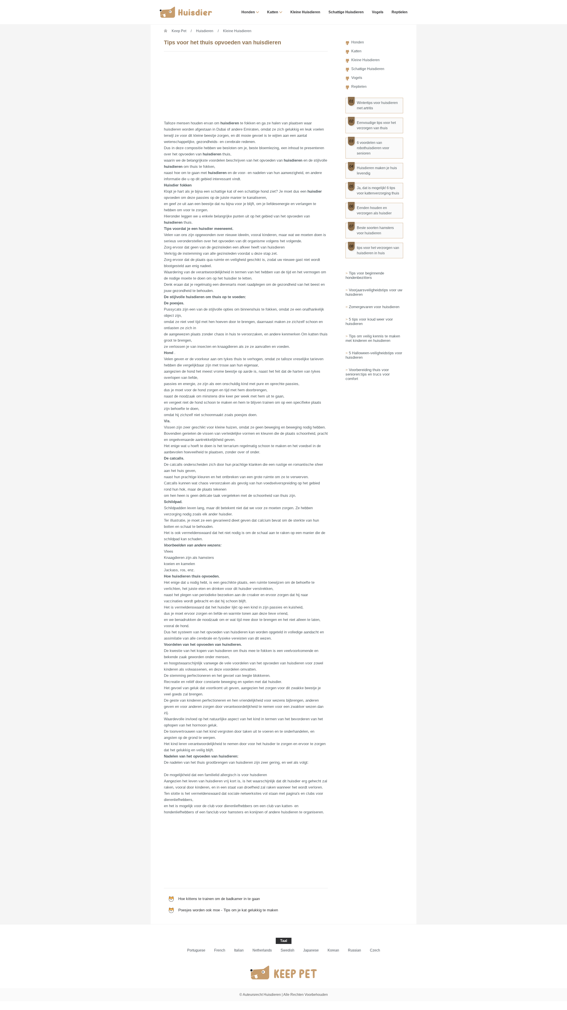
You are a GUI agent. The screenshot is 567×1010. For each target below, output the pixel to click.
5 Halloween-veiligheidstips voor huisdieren (374, 355)
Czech (375, 950)
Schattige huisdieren (346, 12)
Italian (239, 950)
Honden (248, 12)
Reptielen (400, 12)
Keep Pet (179, 31)
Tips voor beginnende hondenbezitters (365, 275)
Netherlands (262, 950)
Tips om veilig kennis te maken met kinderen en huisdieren (373, 338)
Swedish (287, 950)
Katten (272, 12)
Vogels (377, 12)
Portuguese (196, 950)
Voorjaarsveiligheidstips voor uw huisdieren (374, 292)
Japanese (311, 950)
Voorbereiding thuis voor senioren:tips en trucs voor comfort (368, 374)
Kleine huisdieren (305, 12)
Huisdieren (204, 31)
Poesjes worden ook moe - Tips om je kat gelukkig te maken (228, 910)
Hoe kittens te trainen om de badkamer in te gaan (219, 899)
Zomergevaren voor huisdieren (374, 307)
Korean (333, 950)
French (219, 950)
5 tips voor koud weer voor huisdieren (369, 321)
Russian (354, 950)
